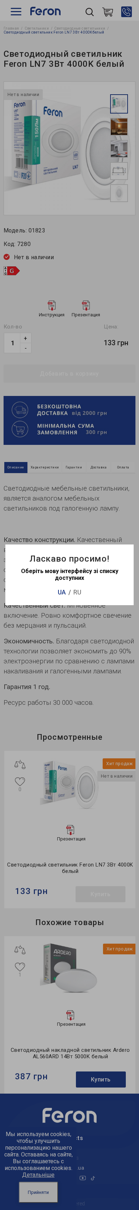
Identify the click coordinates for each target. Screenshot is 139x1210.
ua (62, 592)
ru (77, 592)
